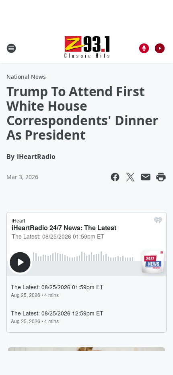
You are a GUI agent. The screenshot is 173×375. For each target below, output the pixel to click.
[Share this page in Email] (145, 177)
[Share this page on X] (130, 177)
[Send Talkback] (144, 48)
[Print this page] (161, 177)
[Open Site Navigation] (11, 48)
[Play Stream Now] (160, 48)
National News (26, 76)
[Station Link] (86, 48)
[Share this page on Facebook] (115, 177)
